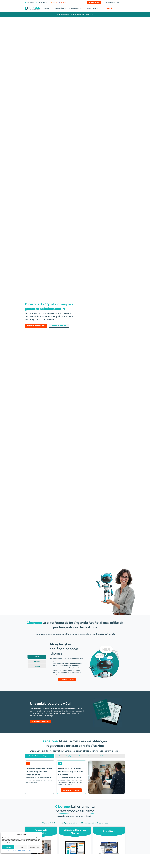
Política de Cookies (12, 850)
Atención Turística (49, 823)
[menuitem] (54, 2)
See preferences (34, 847)
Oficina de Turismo (75, 8)
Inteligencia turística (69, 823)
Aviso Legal (32, 850)
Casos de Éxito (59, 8)
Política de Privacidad (23, 850)
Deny (21, 847)
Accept (8, 847)
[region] (75, 14)
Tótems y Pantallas (92, 8)
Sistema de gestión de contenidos (94, 823)
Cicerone (46, 8)
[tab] (37, 657)
